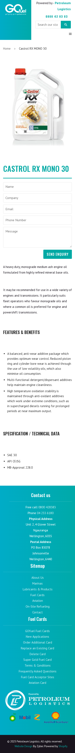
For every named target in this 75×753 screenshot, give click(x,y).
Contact (37, 612)
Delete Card (38, 654)
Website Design (23, 746)
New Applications (37, 637)
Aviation (37, 601)
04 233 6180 (45, 513)
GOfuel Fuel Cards (37, 631)
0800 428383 (47, 507)
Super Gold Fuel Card (37, 660)
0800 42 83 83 (57, 16)
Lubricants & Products (37, 589)
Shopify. (63, 746)
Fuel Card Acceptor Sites (37, 677)
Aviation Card (37, 683)
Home (7, 48)
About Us (37, 578)
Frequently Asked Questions (37, 671)
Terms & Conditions (38, 665)
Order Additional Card (37, 642)
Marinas (37, 583)
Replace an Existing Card (37, 648)
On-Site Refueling (38, 606)
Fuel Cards (37, 595)
